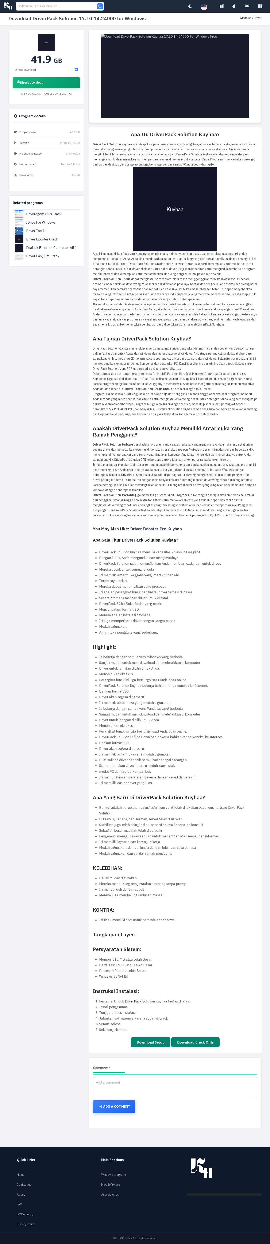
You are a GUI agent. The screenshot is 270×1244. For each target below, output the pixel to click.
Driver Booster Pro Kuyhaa (156, 529)
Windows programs (114, 1175)
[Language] (206, 7)
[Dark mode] (190, 6)
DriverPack (133, 1001)
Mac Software (110, 1185)
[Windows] (222, 6)
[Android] (246, 6)
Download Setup (151, 1042)
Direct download (31, 82)
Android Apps (110, 1194)
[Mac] (234, 6)
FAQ (19, 1204)
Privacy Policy (26, 1224)
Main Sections (112, 1160)
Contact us (24, 1185)
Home (20, 1175)
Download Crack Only (195, 1042)
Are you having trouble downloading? (46, 94)
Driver (258, 18)
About (21, 1194)
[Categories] (260, 6)
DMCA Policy (25, 1214)
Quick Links (26, 1160)
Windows (246, 18)
